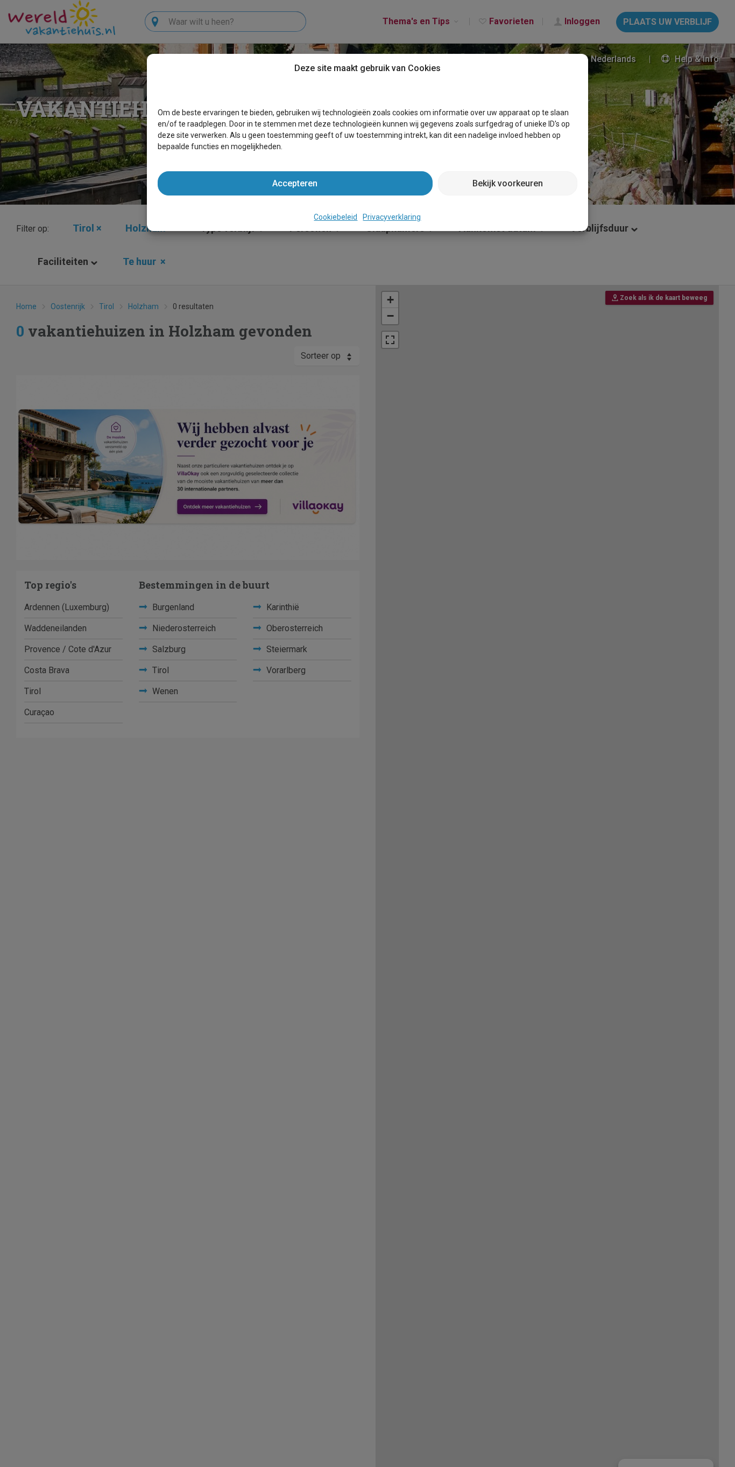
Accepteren (294, 183)
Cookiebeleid (335, 217)
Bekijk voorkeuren (507, 183)
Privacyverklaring (392, 217)
